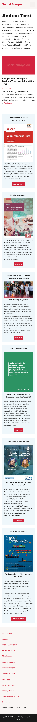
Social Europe (12, 4)
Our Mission (7, 634)
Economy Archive (9, 668)
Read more (8, 103)
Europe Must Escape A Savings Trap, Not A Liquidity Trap (18, 81)
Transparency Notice (10, 696)
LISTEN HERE (18, 520)
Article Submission (9, 645)
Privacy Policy (8, 691)
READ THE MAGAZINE (18, 618)
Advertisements (8, 650)
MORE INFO (18, 337)
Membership (7, 656)
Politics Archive (8, 662)
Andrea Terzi (6, 88)
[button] (27, 4)
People (5, 639)
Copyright (6, 702)
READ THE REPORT (18, 184)
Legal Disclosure (8, 685)
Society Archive (8, 673)
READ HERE (18, 430)
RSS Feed (6, 680)
